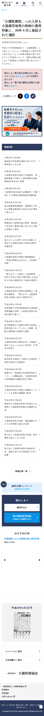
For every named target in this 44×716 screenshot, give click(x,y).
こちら (12, 86)
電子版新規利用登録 (22, 517)
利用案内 (5, 690)
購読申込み (24, 5)
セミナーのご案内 (14, 651)
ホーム (4, 10)
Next (39, 560)
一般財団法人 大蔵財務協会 (13, 686)
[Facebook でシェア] (26, 96)
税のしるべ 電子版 (7, 3)
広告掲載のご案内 (14, 660)
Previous (4, 560)
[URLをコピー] (33, 96)
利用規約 (5, 693)
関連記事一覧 (21, 471)
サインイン (17, 5)
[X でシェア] (20, 96)
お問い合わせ (7, 696)
